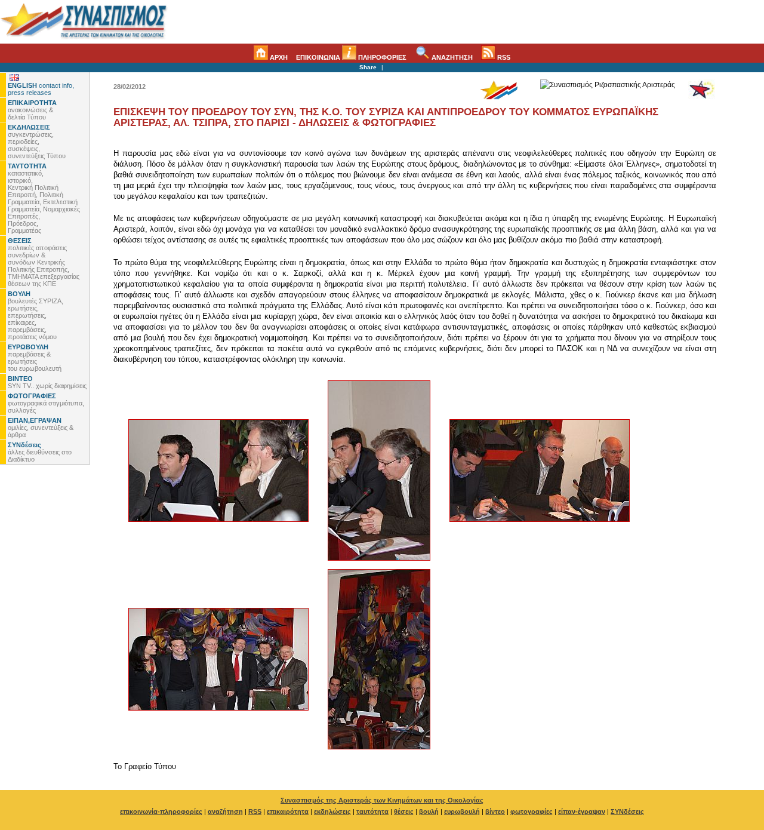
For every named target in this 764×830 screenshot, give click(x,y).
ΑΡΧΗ (278, 57)
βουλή (429, 811)
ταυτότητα (372, 811)
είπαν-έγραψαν (581, 811)
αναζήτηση (225, 811)
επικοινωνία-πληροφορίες (161, 811)
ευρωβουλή (462, 811)
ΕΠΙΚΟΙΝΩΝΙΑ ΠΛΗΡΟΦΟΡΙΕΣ (351, 57)
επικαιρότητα (288, 811)
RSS (502, 57)
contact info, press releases (41, 89)
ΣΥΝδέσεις (627, 811)
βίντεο (495, 811)
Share (368, 67)
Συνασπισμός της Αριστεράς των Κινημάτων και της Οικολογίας (382, 800)
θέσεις (404, 811)
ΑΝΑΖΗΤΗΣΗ (451, 57)
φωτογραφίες (531, 811)
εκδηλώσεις (332, 811)
